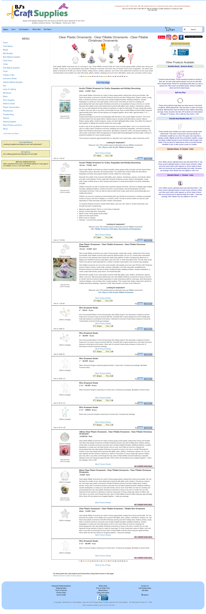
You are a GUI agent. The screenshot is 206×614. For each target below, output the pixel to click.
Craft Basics (8, 46)
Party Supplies (8, 100)
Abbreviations (103, 590)
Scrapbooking (8, 114)
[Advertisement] (103, 565)
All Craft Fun (25, 152)
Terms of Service (61, 590)
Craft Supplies (23, 29)
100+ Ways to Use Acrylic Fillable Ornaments (115, 147)
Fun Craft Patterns (26, 142)
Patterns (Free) (9, 103)
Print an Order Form (103, 588)
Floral (5, 71)
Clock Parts (7, 60)
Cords (5, 64)
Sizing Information (103, 592)
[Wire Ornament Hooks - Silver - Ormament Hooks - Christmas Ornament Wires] (65, 338)
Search (145, 595)
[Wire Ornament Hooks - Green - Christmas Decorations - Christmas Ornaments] (65, 412)
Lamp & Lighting (9, 89)
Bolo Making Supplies (11, 57)
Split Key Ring (180, 92)
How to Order (61, 595)
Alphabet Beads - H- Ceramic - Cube (180, 149)
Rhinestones (8, 110)
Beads (5, 49)
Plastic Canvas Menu (11, 107)
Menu (5, 29)
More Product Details (103, 153)
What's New (37, 29)
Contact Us (145, 586)
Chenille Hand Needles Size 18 (180, 118)
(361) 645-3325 (110, 605)
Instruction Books (10, 78)
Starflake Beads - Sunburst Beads (180, 66)
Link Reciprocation (145, 588)
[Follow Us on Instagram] (168, 37)
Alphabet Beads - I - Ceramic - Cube (180, 175)
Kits (4, 85)
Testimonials (103, 595)
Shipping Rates (61, 588)
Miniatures (7, 92)
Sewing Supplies (9, 121)
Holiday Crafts (8, 75)
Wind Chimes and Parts (12, 125)
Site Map (145, 590)
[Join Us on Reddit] (175, 37)
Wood (5, 128)
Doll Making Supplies (11, 67)
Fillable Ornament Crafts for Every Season (67, 576)
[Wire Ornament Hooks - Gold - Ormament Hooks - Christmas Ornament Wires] (65, 312)
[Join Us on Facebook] (181, 37)
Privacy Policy (61, 592)
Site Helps (47, 29)
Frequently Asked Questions (61, 586)
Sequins (6, 118)
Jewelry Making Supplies (13, 82)
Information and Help (11, 133)
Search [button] (193, 29)
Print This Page (103, 82)
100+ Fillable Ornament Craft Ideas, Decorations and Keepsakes (116, 229)
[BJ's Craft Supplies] (53, 11)
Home (13, 29)
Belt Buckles (8, 53)
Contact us (15, 166)
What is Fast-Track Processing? (180, 46)
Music (5, 96)
